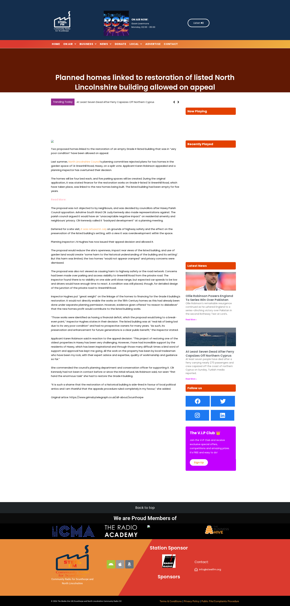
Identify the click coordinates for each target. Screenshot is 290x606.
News (104, 44)
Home (56, 44)
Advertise (152, 44)
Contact (171, 44)
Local (134, 44)
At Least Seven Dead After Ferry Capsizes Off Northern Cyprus (210, 353)
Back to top (145, 507)
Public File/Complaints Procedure (220, 601)
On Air (68, 44)
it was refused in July (94, 229)
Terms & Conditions (171, 601)
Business (86, 44)
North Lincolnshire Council (84, 161)
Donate (120, 44)
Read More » (191, 319)
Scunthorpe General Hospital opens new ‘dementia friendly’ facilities (119, 102)
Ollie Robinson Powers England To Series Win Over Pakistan (209, 298)
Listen (197, 23)
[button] (178, 102)
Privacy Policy (192, 601)
